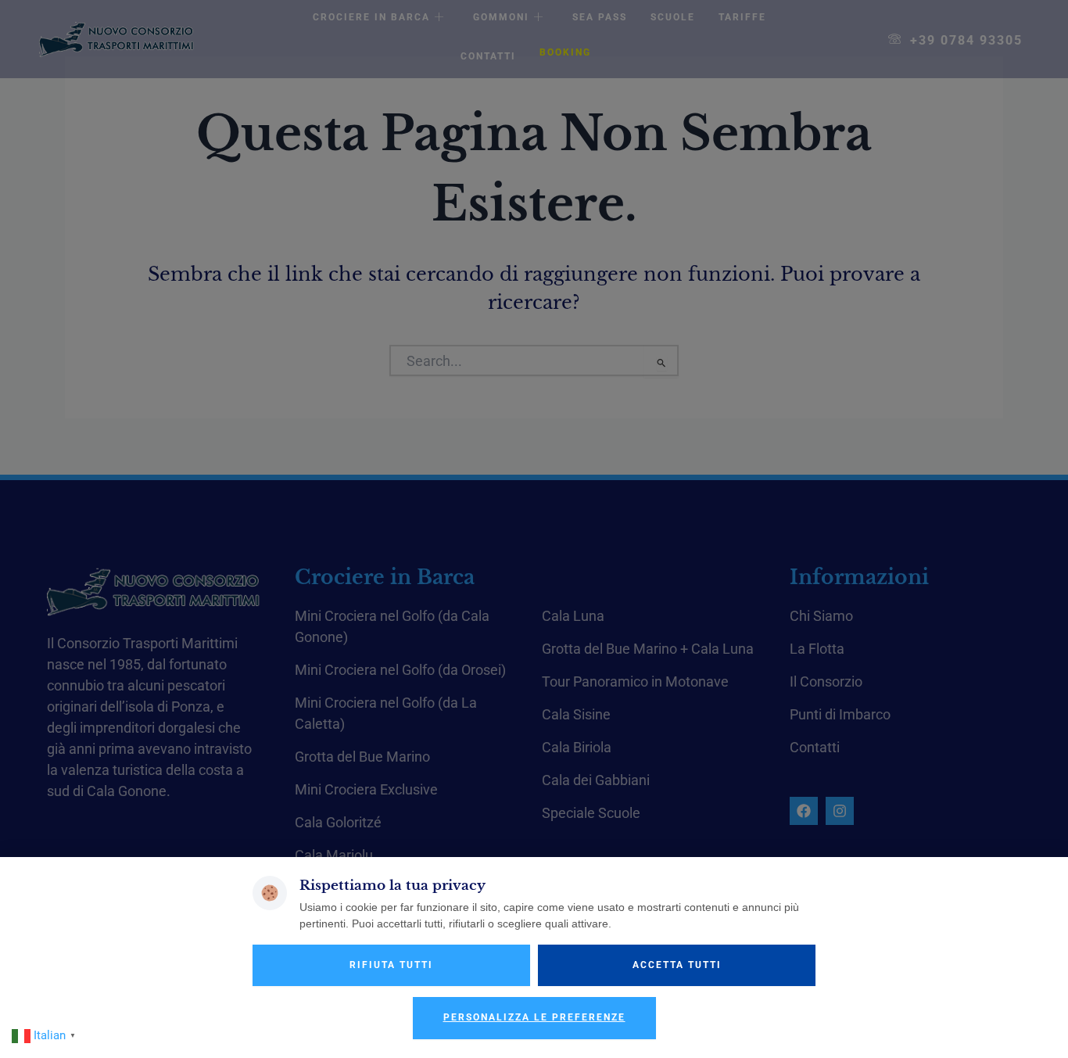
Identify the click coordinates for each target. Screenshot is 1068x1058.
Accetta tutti (677, 964)
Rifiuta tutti (391, 964)
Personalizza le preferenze (534, 1017)
